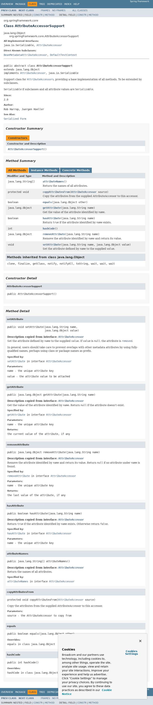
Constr (38, 15)
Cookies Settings (131, 652)
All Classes (80, 10)
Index (67, 4)
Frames (45, 10)
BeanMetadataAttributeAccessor (25, 54)
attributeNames (53, 181)
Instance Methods (44, 170)
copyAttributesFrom (56, 191)
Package (20, 4)
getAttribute (52, 207)
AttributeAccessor (49, 45)
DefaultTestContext (63, 54)
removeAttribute (54, 234)
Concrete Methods (76, 170)
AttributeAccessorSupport (26, 149)
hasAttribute (52, 218)
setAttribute (52, 244)
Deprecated (54, 4)
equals (47, 202)
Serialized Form (15, 118)
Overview (7, 4)
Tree (42, 4)
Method (49, 15)
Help (76, 4)
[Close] (140, 641)
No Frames (58, 10)
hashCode (49, 228)
